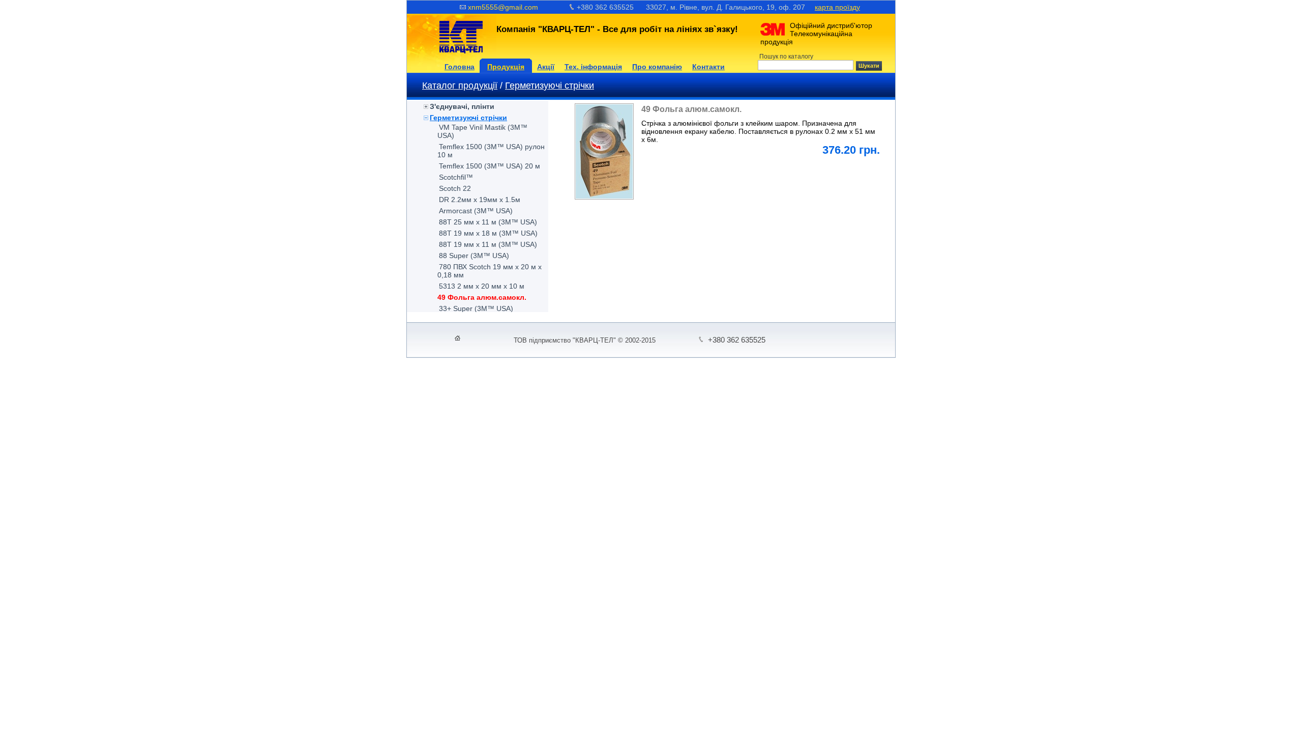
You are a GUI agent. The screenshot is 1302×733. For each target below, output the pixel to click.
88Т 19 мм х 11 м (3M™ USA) (488, 244)
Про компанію (657, 67)
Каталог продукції (459, 85)
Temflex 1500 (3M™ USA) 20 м (489, 166)
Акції (545, 67)
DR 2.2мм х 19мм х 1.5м (479, 199)
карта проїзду (837, 7)
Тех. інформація (593, 67)
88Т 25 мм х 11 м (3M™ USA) (488, 222)
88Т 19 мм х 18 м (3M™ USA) (488, 233)
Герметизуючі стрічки (549, 85)
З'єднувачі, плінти (462, 106)
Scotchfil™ (456, 177)
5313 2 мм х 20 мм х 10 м (481, 286)
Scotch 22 (455, 188)
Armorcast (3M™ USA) (476, 211)
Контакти (708, 67)
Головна (460, 67)
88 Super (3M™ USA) (474, 255)
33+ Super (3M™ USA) (476, 308)
